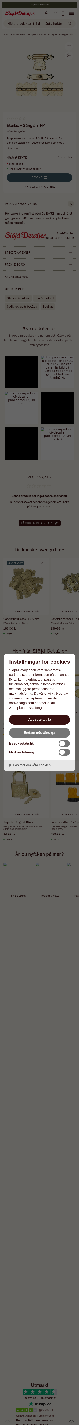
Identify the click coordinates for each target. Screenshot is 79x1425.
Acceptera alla (39, 719)
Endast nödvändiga (39, 733)
